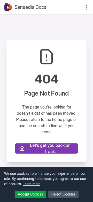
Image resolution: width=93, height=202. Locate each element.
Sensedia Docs (30, 7)
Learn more (31, 184)
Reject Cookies (63, 194)
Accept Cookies (30, 194)
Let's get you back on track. (50, 148)
